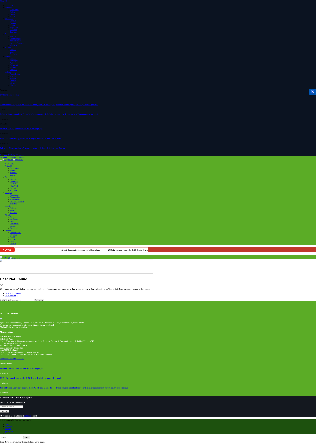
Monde (7, 56)
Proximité (13, 76)
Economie (9, 19)
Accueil (8, 424)
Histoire (13, 85)
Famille (13, 78)
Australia (13, 70)
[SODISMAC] (76, 273)
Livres (12, 83)
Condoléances (15, 74)
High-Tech (14, 27)
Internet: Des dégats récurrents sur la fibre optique (21, 129)
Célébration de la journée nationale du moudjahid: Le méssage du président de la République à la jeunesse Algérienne (49, 105)
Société (8, 47)
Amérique (14, 61)
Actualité (8, 7)
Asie (11, 63)
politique (27, 416)
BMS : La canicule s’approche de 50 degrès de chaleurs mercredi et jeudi (30, 138)
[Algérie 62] (12, 160)
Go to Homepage (11, 295)
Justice (12, 12)
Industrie (13, 30)
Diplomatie (14, 65)
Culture (8, 72)
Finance (13, 25)
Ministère (13, 45)
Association (14, 36)
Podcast (13, 81)
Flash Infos (14, 10)
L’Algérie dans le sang (9, 95)
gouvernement (15, 41)
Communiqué (15, 39)
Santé (12, 52)
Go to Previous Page (13, 293)
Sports (12, 16)
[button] (312, 92)
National (13, 14)
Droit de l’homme (17, 43)
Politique (8, 34)
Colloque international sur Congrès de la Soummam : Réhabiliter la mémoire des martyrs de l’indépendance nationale (49, 114)
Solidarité (13, 54)
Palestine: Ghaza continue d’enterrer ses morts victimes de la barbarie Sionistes (33, 148)
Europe (13, 67)
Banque (13, 21)
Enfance (13, 50)
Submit (26, 437)
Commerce (14, 23)
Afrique (13, 58)
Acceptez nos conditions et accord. (19, 416)
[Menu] (1, 160)
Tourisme (13, 32)
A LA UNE (9, 5)
